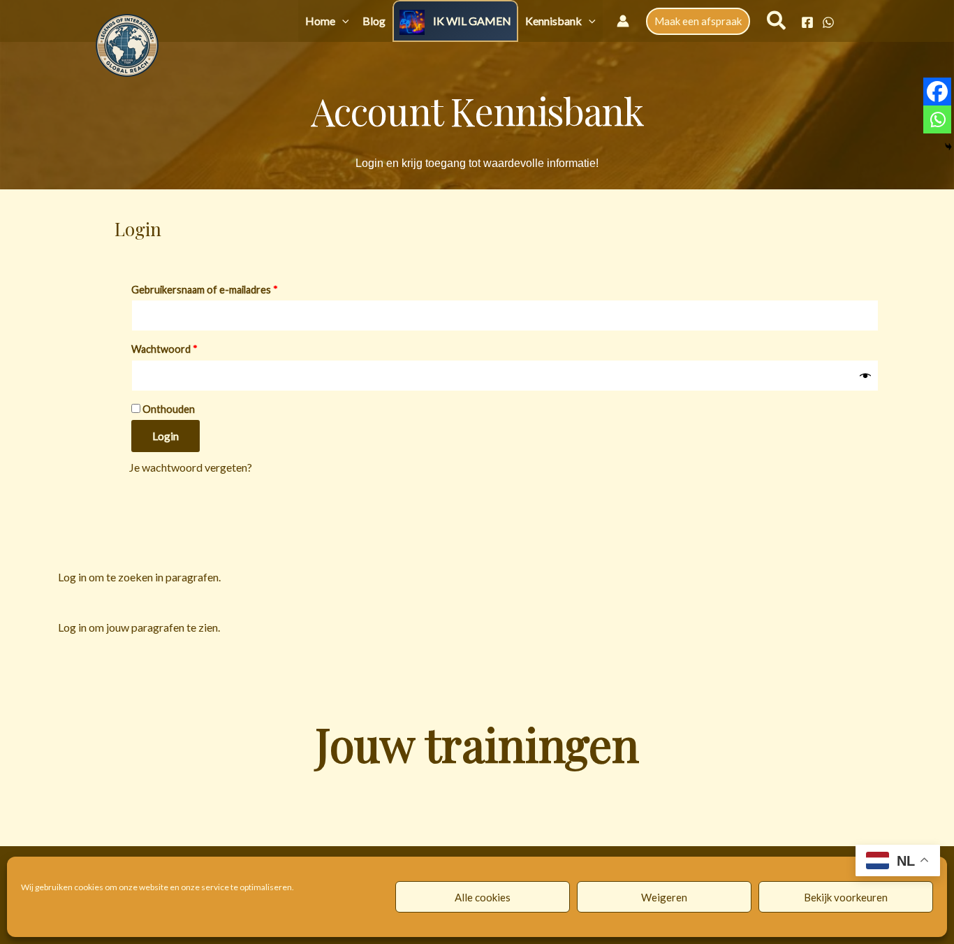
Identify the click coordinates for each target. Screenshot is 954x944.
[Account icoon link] (623, 21)
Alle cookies (483, 897)
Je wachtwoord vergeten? (190, 467)
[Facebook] (807, 22)
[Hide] (948, 146)
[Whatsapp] (937, 119)
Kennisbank (553, 20)
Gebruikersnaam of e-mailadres (220, 288)
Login (165, 435)
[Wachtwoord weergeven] (865, 376)
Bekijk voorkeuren (846, 897)
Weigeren (664, 897)
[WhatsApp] (828, 22)
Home (320, 20)
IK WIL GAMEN (472, 20)
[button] (342, 20)
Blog (374, 20)
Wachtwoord (180, 347)
